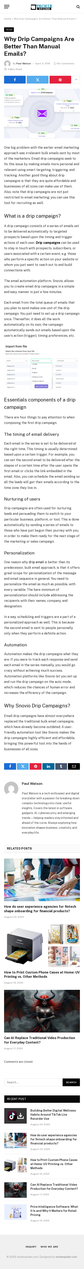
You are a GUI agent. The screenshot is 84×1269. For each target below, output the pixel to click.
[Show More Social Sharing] (76, 80)
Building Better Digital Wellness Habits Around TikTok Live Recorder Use (53, 1114)
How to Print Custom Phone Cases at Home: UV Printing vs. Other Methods (53, 1164)
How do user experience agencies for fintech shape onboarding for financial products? (53, 1139)
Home (7, 18)
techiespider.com (66, 1256)
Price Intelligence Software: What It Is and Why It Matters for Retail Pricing (54, 1211)
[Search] (78, 6)
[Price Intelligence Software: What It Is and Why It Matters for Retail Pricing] (15, 1212)
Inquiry (31, 1246)
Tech (9, 29)
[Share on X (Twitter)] (37, 80)
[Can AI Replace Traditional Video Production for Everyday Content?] (42, 1011)
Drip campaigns (48, 243)
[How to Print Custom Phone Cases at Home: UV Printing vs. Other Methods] (42, 945)
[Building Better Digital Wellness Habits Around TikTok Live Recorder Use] (15, 1116)
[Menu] (6, 6)
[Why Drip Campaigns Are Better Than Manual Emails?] (42, 113)
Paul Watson (23, 63)
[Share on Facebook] (15, 80)
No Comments (65, 63)
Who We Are (49, 1246)
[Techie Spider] (42, 6)
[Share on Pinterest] (60, 80)
